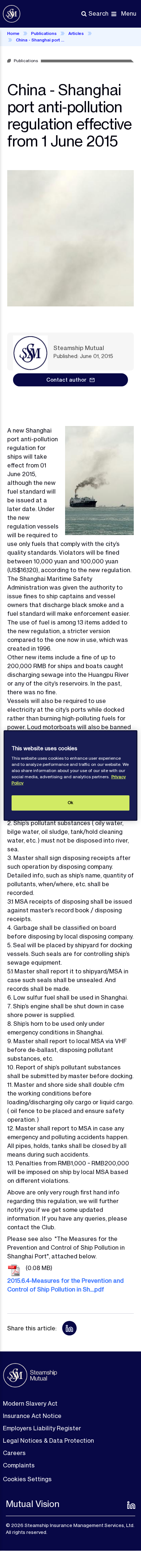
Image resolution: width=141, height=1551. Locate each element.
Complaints (19, 1465)
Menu (128, 13)
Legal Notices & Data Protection (48, 1440)
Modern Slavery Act (30, 1403)
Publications (44, 33)
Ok (70, 802)
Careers (14, 1452)
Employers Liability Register (42, 1428)
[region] (71, 775)
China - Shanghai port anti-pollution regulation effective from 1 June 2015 (41, 40)
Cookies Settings (27, 1479)
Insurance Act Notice (32, 1415)
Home (13, 33)
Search (98, 13)
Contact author (66, 380)
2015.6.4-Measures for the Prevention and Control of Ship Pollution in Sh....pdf (65, 1285)
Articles (76, 33)
